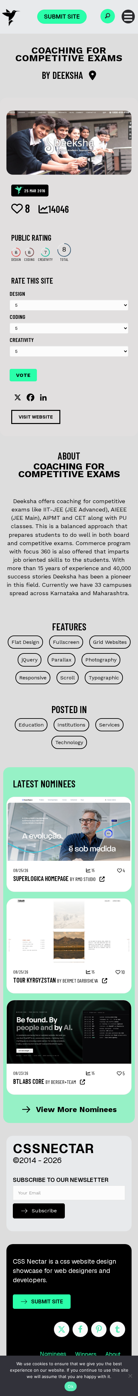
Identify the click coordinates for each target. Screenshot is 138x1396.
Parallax (61, 660)
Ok (70, 1386)
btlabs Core (28, 1081)
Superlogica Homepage (41, 878)
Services (109, 725)
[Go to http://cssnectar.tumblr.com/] (117, 1329)
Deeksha (68, 75)
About (113, 1354)
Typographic (104, 678)
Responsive (33, 678)
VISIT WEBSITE (36, 417)
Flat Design (25, 642)
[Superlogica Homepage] (69, 800)
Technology (69, 742)
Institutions (71, 725)
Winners (85, 1354)
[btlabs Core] (69, 1003)
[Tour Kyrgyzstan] (69, 901)
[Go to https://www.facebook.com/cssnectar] (80, 1329)
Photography (100, 660)
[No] (130, 1376)
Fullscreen (66, 642)
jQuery (30, 660)
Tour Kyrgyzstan (34, 980)
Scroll (67, 678)
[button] (107, 16)
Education (31, 725)
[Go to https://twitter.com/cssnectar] (61, 1329)
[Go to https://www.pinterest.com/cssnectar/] (99, 1329)
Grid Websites (110, 642)
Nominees (53, 1354)
